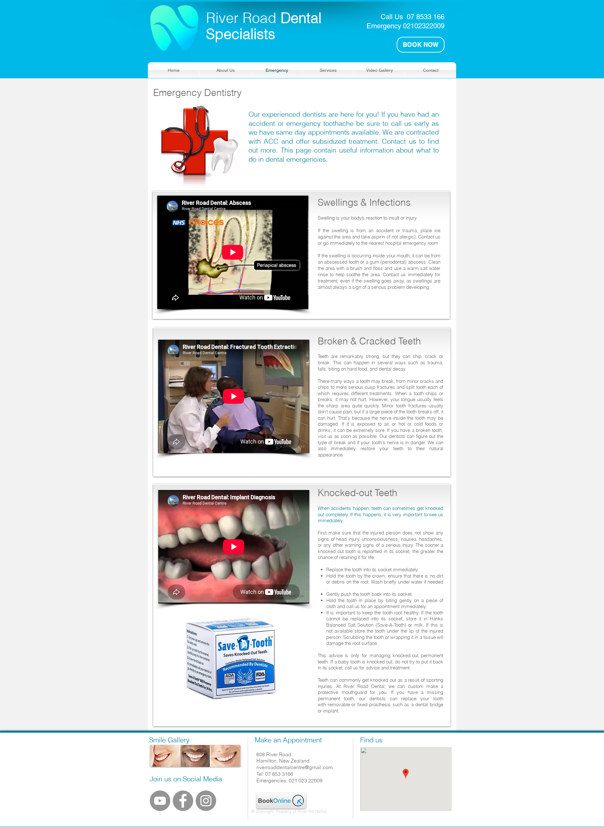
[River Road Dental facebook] (183, 801)
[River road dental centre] (206, 801)
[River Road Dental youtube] (160, 801)
